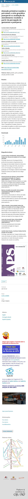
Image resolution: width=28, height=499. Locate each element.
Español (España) (6, 319)
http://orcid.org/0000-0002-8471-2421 (11, 32)
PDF (5, 281)
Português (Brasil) (6, 317)
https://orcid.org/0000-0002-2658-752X (11, 52)
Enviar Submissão (7, 431)
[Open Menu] (1, 1)
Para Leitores (5, 420)
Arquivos (8, 5)
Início (2, 5)
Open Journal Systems (7, 411)
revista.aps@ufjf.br (14, 359)
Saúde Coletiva (14, 381)
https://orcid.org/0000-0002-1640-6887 (11, 39)
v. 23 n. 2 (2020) (15, 5)
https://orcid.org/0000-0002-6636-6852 (11, 46)
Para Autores (5, 422)
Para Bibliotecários (6, 424)
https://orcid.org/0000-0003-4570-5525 (11, 63)
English (4, 315)
